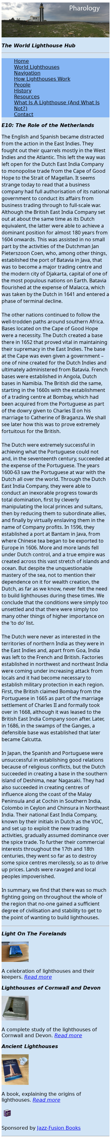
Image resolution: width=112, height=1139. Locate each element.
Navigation (27, 73)
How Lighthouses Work (42, 79)
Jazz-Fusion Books (59, 1128)
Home (21, 61)
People (22, 85)
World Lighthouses (36, 67)
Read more (38, 977)
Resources (27, 97)
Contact (23, 114)
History (22, 91)
